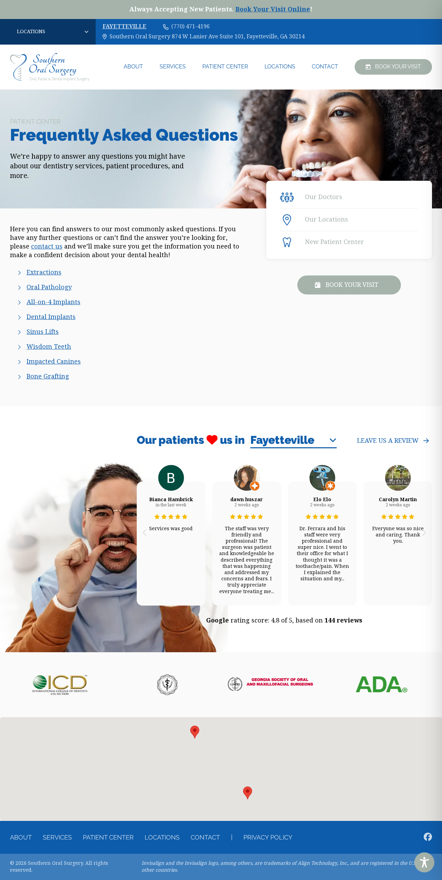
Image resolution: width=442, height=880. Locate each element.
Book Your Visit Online (273, 9)
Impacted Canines (54, 361)
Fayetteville (124, 26)
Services (173, 66)
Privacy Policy (267, 837)
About (133, 66)
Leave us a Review (388, 440)
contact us (47, 246)
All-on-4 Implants (53, 302)
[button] (145, 532)
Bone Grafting (48, 376)
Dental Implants (51, 316)
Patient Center (225, 66)
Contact (325, 66)
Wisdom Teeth (49, 346)
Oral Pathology (49, 287)
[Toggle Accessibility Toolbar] (424, 862)
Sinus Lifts (43, 331)
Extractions (44, 272)
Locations (280, 66)
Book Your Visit (398, 66)
